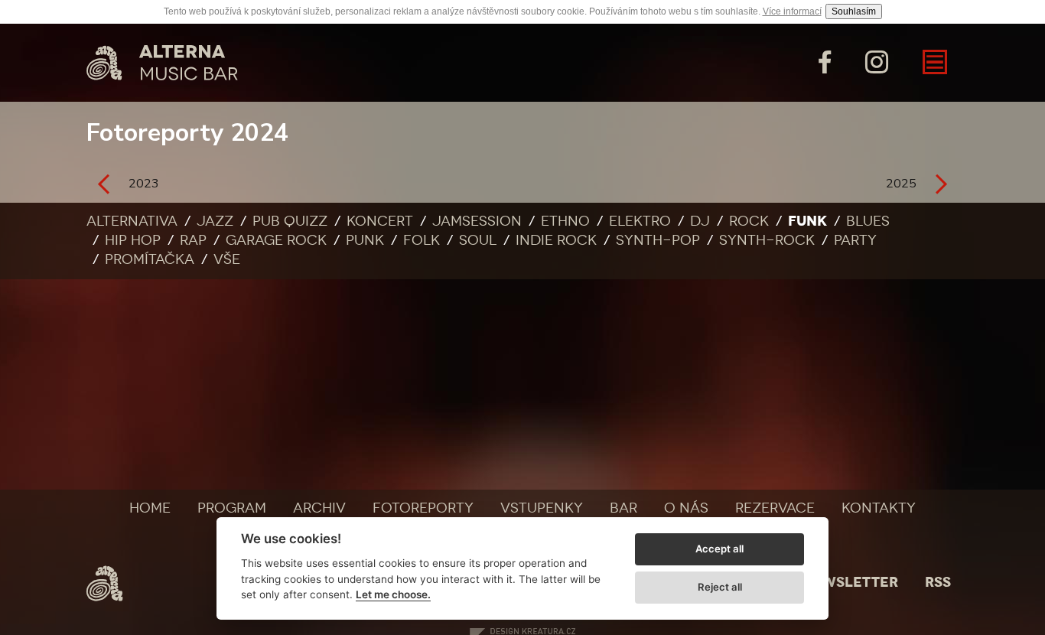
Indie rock (556, 240)
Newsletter (850, 582)
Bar (623, 508)
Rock (749, 221)
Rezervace (775, 508)
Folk (421, 240)
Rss (938, 582)
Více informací (792, 11)
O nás (686, 508)
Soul (477, 240)
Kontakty (879, 508)
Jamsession (477, 221)
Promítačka (149, 259)
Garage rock (276, 240)
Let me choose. (393, 594)
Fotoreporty (423, 508)
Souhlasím (854, 11)
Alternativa (131, 221)
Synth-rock (767, 240)
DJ (700, 221)
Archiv (319, 508)
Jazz (215, 221)
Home (150, 508)
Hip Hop (133, 240)
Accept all (719, 548)
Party (855, 240)
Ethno (565, 221)
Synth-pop (658, 240)
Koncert (380, 221)
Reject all (720, 587)
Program (231, 508)
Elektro (640, 221)
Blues (868, 221)
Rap (193, 240)
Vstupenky (541, 508)
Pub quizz (289, 221)
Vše (226, 259)
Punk (365, 240)
